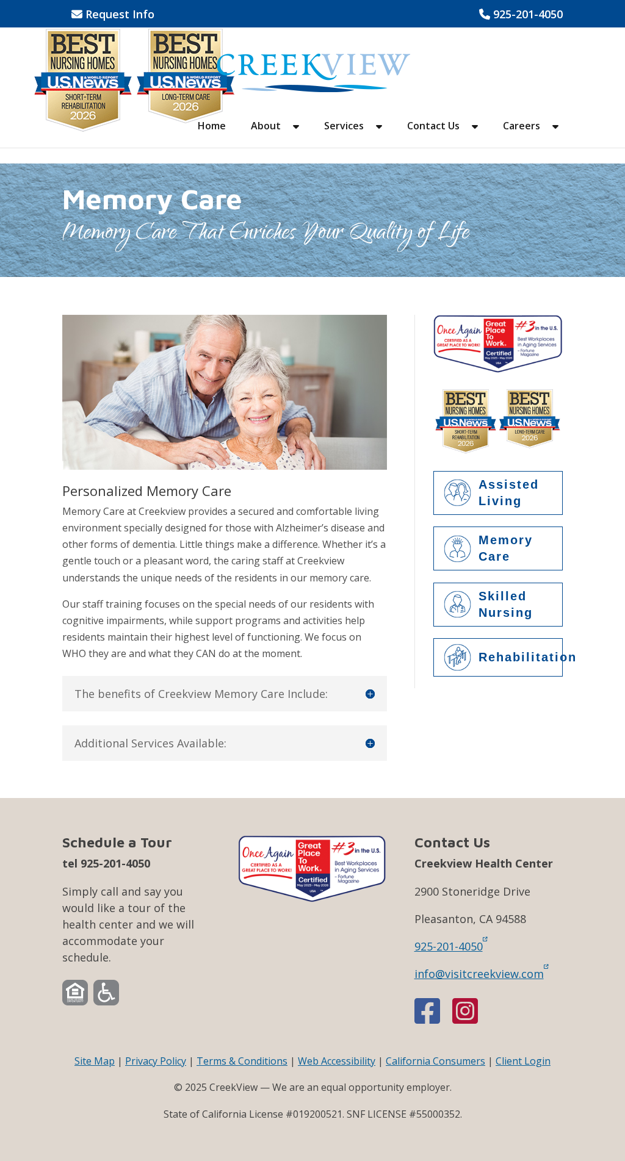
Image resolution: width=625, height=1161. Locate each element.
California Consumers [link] (435, 1061)
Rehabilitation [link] (521, 657)
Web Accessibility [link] (336, 1061)
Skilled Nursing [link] (506, 604)
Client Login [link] (523, 1061)
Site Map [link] (94, 1061)
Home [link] (212, 126)
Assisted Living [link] (509, 493)
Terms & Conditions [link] (242, 1061)
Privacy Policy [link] (155, 1061)
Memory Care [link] (506, 548)
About (266, 126)
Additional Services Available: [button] (150, 743)
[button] (296, 134)
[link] (313, 72)
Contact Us (433, 126)
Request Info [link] (112, 15)
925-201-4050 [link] (521, 15)
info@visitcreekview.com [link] (479, 973)
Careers (521, 126)
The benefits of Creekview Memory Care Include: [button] (201, 693)
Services (344, 126)
